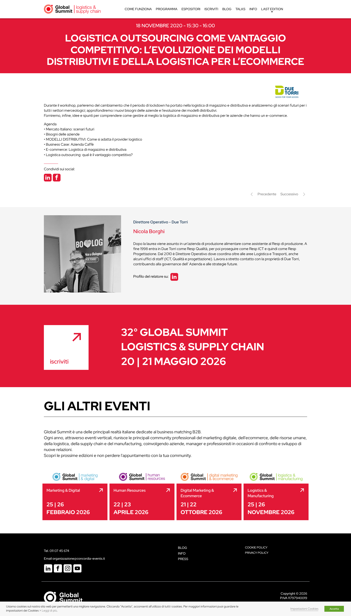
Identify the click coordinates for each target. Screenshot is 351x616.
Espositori (190, 9)
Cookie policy (256, 547)
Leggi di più (49, 611)
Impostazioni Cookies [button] (304, 609)
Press (183, 559)
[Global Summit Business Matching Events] (63, 597)
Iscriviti (211, 9)
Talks (240, 9)
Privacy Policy (256, 553)
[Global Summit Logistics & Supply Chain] (72, 9)
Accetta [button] (334, 609)
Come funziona (138, 9)
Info (253, 9)
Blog (226, 9)
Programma (166, 9)
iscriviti (59, 361)
